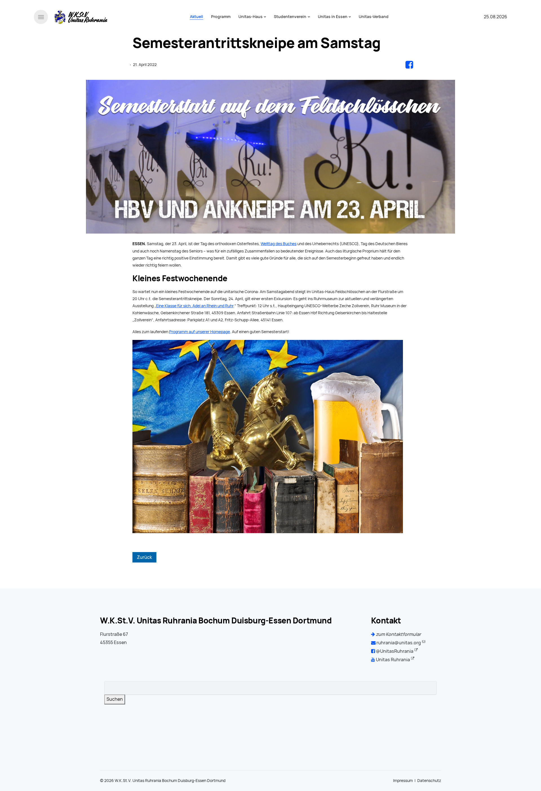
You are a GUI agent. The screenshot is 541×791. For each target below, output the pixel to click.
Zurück (144, 557)
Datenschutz (429, 780)
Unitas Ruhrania (392, 660)
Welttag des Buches (278, 243)
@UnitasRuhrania (394, 651)
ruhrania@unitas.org (398, 643)
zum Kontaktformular (398, 634)
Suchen (115, 699)
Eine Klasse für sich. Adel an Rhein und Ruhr (194, 305)
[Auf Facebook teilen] (409, 65)
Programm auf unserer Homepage (199, 331)
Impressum (403, 780)
